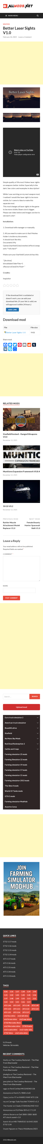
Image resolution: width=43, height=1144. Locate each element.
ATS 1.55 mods (9, 967)
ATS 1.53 (26, 1009)
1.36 (11, 992)
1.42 (11, 995)
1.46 (34, 995)
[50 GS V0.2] (21, 503)
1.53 (5, 1002)
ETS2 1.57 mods (9, 941)
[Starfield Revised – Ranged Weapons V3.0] (21, 431)
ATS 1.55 (7, 1012)
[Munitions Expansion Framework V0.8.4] (21, 469)
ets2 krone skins (10, 1019)
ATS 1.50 (7, 1009)
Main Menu (13, 16)
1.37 (17, 992)
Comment (8, 554)
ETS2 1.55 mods (9, 950)
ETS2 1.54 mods (9, 954)
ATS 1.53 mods (9, 976)
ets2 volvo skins (21, 1033)
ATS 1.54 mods (9, 971)
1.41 (5, 995)
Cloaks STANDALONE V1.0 (26, 1106)
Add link (12, 310)
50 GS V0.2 (8, 506)
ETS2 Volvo (8, 1033)
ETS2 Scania (27, 1026)
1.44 (23, 995)
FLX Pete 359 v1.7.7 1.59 (26, 1110)
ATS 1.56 (16, 1012)
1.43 (17, 995)
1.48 (11, 998)
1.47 (5, 998)
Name (5, 586)
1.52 (34, 998)
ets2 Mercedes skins (12, 1026)
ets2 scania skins (10, 1030)
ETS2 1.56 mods (9, 946)
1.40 (34, 992)
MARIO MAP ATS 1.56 (28, 1097)
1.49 (17, 998)
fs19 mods (7, 1042)
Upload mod (21, 707)
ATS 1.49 (35, 1005)
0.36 (5, 992)
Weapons (6, 24)
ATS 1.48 (26, 1005)
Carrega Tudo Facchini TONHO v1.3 (23, 1101)
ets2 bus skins (9, 1016)
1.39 (28, 992)
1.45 (28, 995)
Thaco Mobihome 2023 (27, 1129)
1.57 (28, 1002)
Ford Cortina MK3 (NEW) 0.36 (22, 1088)
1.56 (23, 1002)
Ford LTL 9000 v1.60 (22, 1093)
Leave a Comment (25, 37)
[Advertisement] (21, 63)
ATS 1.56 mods (9, 963)
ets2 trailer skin (26, 1030)
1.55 (17, 1002)
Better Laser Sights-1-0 (15, 332)
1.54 (11, 1002)
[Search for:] (21, 696)
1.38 (23, 992)
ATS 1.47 (16, 1005)
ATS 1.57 (26, 1012)
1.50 (23, 998)
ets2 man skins (25, 1019)
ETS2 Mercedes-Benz (12, 1023)
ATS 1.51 (16, 1009)
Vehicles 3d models (11, 1045)
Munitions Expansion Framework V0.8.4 (21, 471)
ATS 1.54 (35, 1009)
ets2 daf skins (23, 1016)
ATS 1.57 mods (9, 959)
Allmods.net (11, 1140)
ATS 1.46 (7, 1005)
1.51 (28, 998)
